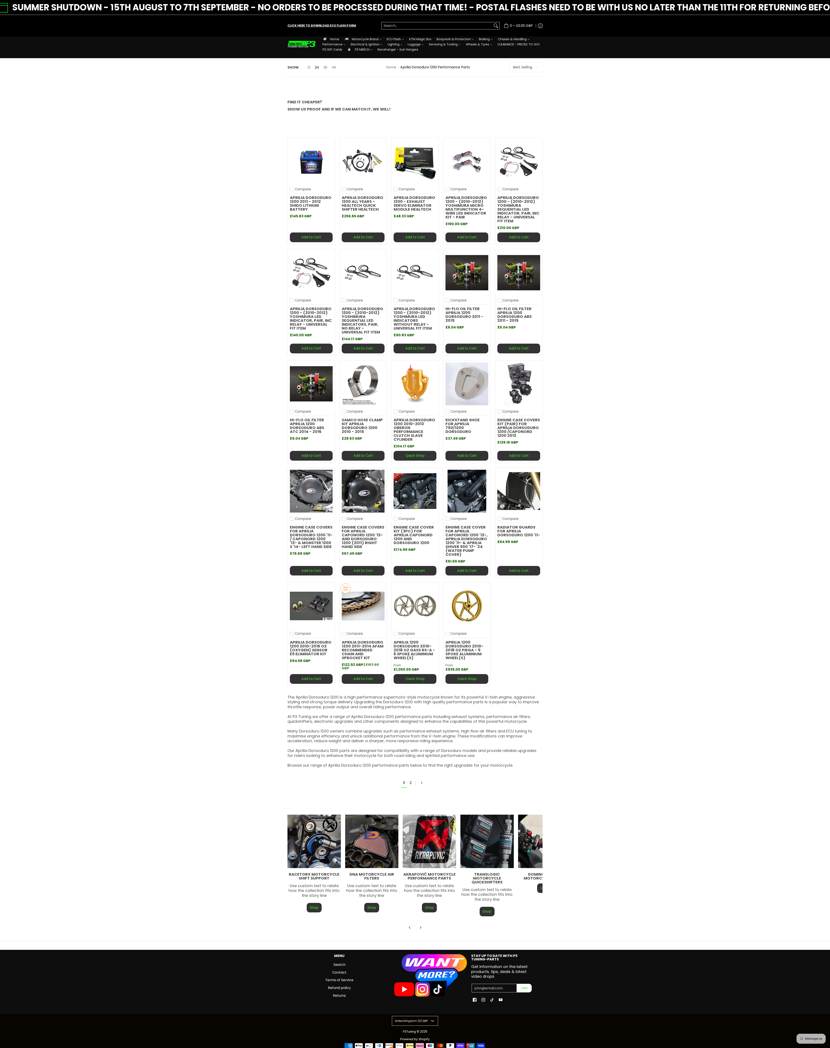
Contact (339, 972)
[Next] (423, 783)
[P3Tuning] (301, 44)
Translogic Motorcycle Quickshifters (487, 878)
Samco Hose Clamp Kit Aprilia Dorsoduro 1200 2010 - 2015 (362, 425)
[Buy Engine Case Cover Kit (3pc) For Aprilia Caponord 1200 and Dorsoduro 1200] (415, 491)
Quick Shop (415, 455)
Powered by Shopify (415, 1039)
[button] (475, 1000)
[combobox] (436, 25)
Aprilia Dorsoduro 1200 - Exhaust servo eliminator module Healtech (414, 203)
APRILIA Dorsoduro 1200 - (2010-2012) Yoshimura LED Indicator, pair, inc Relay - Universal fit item (311, 318)
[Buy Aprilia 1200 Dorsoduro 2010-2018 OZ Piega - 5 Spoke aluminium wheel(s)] (466, 606)
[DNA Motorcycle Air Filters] (372, 841)
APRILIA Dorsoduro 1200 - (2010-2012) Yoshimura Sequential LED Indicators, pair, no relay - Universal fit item (362, 320)
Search (339, 964)
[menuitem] (331, 39)
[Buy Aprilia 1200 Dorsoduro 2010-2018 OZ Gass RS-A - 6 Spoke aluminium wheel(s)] (415, 606)
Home (391, 67)
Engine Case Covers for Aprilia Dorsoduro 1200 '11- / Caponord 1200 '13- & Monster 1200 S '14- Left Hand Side (311, 536)
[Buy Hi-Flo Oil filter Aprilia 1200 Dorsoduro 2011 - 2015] (466, 272)
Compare (303, 189)
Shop (314, 907)
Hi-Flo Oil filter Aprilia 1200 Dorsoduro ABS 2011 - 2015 (514, 314)
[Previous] (410, 927)
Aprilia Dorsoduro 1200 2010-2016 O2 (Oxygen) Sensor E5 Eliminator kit (310, 648)
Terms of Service (339, 979)
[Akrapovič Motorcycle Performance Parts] (429, 841)
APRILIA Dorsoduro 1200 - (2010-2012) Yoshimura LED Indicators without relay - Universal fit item (414, 318)
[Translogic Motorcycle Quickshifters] (487, 841)
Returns (339, 995)
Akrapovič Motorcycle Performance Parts (429, 876)
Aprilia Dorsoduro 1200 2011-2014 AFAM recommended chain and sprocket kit (362, 649)
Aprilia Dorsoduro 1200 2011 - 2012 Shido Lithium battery (310, 203)
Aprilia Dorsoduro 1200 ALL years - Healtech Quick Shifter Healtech (362, 203)
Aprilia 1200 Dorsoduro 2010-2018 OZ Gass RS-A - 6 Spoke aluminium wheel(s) (414, 649)
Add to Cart (311, 237)
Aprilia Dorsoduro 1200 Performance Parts (435, 67)
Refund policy (339, 987)
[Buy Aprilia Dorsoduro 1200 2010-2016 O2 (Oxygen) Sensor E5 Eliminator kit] (311, 606)
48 (334, 67)
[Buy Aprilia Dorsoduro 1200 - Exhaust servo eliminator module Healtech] (415, 161)
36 (325, 67)
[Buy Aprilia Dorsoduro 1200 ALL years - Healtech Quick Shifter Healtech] (363, 161)
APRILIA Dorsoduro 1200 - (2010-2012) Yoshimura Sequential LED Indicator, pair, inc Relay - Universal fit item (518, 209)
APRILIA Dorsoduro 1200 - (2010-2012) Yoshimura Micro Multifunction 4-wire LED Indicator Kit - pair (466, 207)
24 (317, 67)
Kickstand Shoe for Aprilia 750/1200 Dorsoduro (462, 425)
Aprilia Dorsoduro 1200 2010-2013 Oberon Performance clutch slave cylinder (414, 429)
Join (524, 988)
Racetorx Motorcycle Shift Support (314, 876)
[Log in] (540, 26)
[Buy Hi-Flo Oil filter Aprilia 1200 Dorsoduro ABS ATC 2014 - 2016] (311, 383)
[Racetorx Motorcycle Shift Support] (314, 841)
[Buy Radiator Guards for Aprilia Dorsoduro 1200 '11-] (518, 491)
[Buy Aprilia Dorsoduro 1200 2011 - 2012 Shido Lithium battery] (311, 161)
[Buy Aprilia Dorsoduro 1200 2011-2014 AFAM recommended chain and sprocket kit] (363, 606)
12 (308, 67)
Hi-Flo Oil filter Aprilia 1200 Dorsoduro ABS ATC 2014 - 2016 (307, 425)
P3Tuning (409, 1032)
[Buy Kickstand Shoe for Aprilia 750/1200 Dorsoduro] (466, 383)
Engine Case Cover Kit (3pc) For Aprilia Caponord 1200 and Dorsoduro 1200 (414, 534)
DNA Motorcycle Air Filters (372, 876)
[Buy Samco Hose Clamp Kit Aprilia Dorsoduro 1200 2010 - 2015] (363, 383)
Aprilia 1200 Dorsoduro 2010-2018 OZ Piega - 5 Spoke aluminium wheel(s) (464, 649)
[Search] (495, 25)
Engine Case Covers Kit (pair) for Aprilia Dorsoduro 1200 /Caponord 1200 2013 (518, 427)
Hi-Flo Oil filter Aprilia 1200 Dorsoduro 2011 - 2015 (464, 314)
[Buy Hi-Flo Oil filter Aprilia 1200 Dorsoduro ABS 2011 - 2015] (518, 272)
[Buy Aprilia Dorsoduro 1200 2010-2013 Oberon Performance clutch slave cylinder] (415, 383)
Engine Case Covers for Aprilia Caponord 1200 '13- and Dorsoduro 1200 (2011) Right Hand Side (363, 536)
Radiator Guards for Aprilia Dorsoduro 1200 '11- (518, 531)
